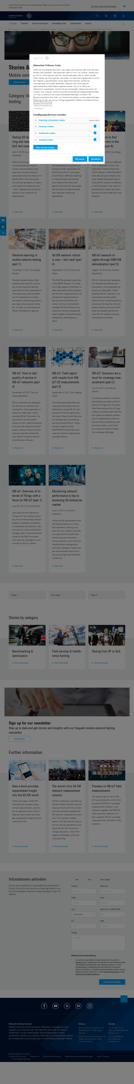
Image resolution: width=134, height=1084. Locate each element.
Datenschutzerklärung (43, 105)
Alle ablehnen (96, 159)
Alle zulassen (79, 159)
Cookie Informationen (43, 103)
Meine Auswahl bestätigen (45, 147)
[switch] (96, 126)
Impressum (38, 108)
